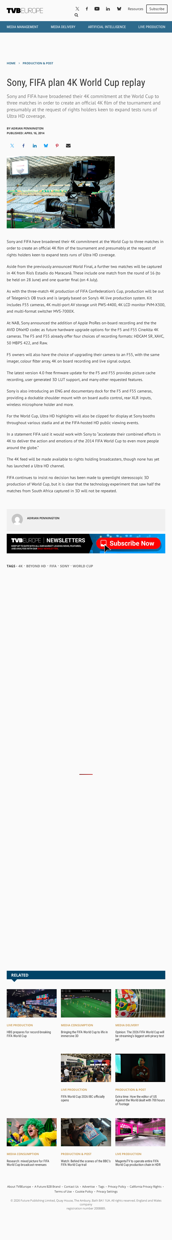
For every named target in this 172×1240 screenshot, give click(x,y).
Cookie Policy (84, 1191)
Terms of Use (63, 1191)
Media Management (22, 27)
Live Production (151, 27)
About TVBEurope (19, 1186)
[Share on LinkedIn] (34, 145)
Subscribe (156, 9)
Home (11, 63)
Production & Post (38, 63)
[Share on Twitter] (12, 145)
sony (64, 566)
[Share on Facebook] (23, 145)
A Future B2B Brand (47, 1186)
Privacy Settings (107, 1191)
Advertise (88, 1186)
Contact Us (71, 1186)
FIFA (52, 566)
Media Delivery (63, 27)
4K (20, 566)
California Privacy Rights (145, 1186)
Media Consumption (77, 1025)
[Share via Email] (68, 145)
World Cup (83, 566)
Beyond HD (36, 566)
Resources (135, 9)
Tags (101, 1186)
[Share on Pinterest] (57, 145)
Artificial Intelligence (107, 27)
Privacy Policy (117, 1186)
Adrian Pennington (27, 128)
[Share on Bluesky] (46, 145)
